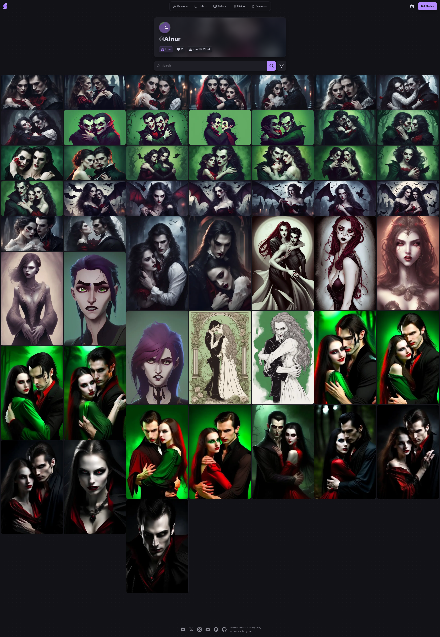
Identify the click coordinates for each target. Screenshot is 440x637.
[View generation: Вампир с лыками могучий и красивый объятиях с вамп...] (32, 393)
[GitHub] (224, 629)
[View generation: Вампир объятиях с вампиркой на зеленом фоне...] (95, 127)
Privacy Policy (255, 628)
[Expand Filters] (281, 66)
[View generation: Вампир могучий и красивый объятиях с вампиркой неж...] (157, 162)
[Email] (208, 629)
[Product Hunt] (216, 629)
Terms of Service (238, 628)
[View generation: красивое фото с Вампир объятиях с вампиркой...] (408, 92)
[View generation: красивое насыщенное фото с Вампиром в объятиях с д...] (32, 92)
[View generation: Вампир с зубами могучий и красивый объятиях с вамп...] (95, 299)
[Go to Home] (5, 6)
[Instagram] (199, 629)
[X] (191, 629)
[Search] (271, 66)
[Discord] (412, 6)
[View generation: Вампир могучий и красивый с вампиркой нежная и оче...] (95, 487)
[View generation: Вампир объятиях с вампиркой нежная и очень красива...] (345, 127)
